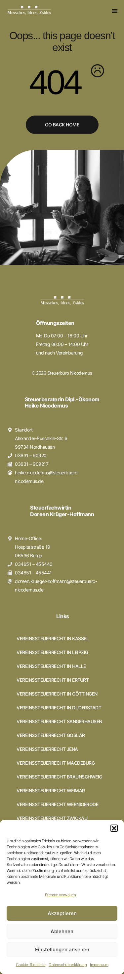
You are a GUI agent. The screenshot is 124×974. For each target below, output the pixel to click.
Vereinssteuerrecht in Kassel (53, 638)
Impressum (99, 964)
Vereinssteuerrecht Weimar (51, 790)
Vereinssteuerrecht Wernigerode (57, 804)
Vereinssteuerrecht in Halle (51, 666)
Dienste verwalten (60, 894)
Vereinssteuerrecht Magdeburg (56, 763)
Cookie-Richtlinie (31, 964)
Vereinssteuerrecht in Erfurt (53, 680)
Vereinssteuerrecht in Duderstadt (59, 707)
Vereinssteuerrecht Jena (47, 749)
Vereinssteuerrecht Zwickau (52, 818)
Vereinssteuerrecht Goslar (51, 735)
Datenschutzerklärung (68, 964)
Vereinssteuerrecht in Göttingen (57, 694)
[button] (114, 828)
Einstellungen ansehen (62, 949)
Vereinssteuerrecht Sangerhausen (59, 721)
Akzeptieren (62, 913)
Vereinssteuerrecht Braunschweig (59, 777)
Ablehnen (62, 931)
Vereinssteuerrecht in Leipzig (52, 652)
